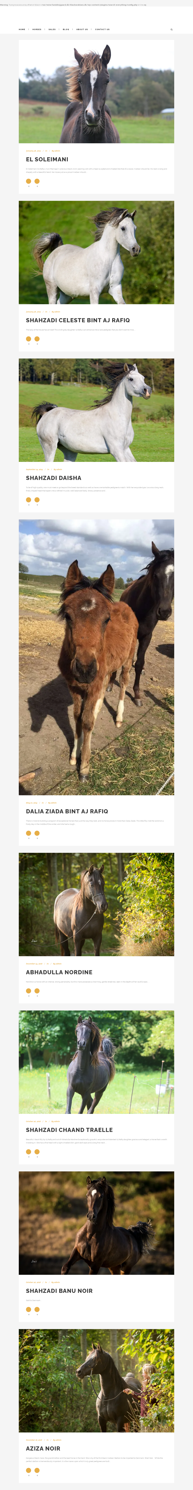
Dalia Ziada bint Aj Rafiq (67, 811)
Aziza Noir (43, 1448)
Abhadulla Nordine (59, 972)
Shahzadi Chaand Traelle (69, 1130)
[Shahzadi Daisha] (96, 410)
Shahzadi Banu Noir (59, 1290)
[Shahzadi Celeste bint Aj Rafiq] (96, 252)
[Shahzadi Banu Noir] (96, 1223)
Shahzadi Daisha (54, 478)
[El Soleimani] (96, 91)
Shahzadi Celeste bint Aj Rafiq (78, 320)
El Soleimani (47, 159)
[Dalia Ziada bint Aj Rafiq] (96, 657)
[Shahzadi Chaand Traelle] (96, 1062)
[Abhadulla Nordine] (96, 904)
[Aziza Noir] (96, 1380)
